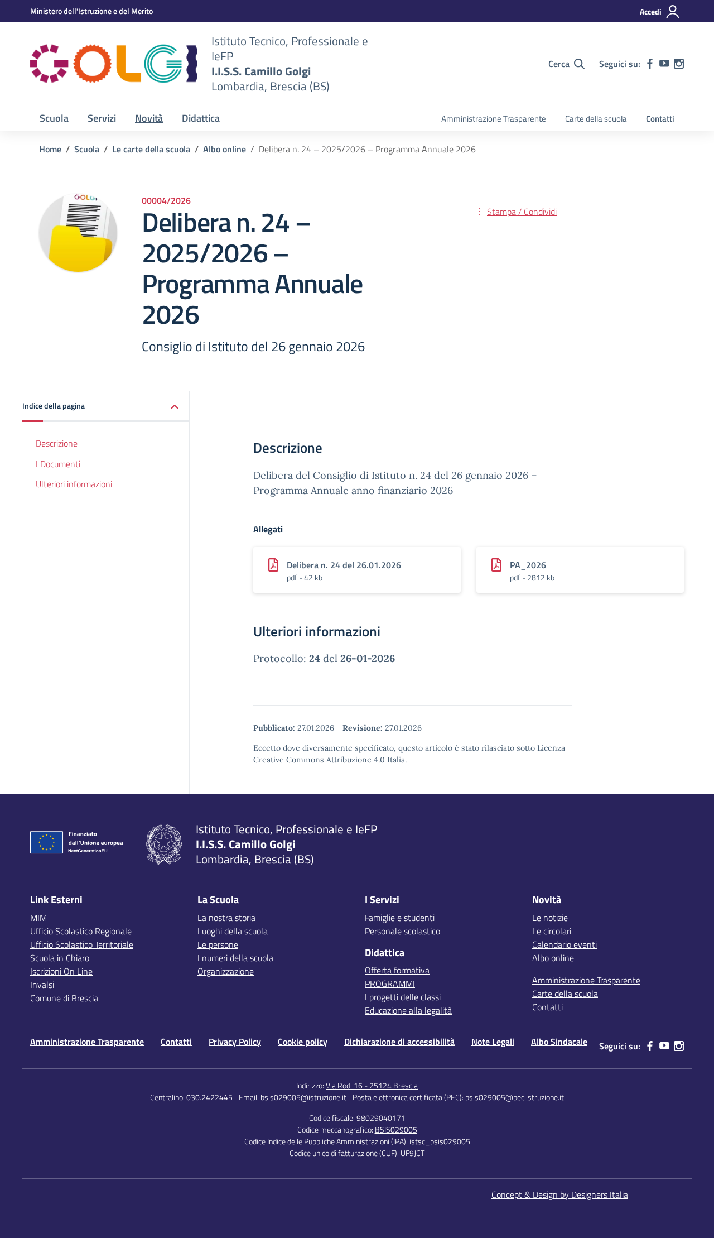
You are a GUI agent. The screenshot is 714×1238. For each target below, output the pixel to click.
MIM (38, 917)
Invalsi (42, 984)
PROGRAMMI (390, 983)
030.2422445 (209, 1097)
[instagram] (679, 64)
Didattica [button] (201, 118)
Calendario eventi (564, 944)
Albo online (553, 958)
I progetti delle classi (403, 997)
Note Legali (492, 1041)
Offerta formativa (397, 970)
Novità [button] (149, 118)
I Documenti (58, 464)
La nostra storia (226, 917)
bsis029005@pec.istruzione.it (514, 1097)
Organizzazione (225, 971)
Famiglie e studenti (400, 917)
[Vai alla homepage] (113, 63)
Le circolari (551, 931)
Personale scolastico (402, 931)
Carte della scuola (596, 118)
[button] (106, 406)
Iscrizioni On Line (61, 971)
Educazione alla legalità (408, 1010)
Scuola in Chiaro (59, 958)
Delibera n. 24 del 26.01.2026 (344, 565)
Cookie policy (302, 1041)
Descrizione (57, 443)
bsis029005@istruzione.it (303, 1097)
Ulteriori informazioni (74, 484)
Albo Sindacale (559, 1041)
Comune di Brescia (64, 998)
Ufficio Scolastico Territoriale (81, 944)
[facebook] (650, 64)
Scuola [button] (54, 118)
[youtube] (664, 64)
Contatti (660, 118)
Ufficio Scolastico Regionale (81, 931)
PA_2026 (528, 565)
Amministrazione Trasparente (493, 118)
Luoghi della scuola (232, 931)
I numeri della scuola (235, 958)
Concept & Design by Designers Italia (559, 1194)
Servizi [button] (102, 118)
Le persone (217, 944)
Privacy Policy (235, 1041)
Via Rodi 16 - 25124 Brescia (372, 1085)
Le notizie (550, 917)
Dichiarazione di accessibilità (399, 1041)
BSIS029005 (396, 1129)
